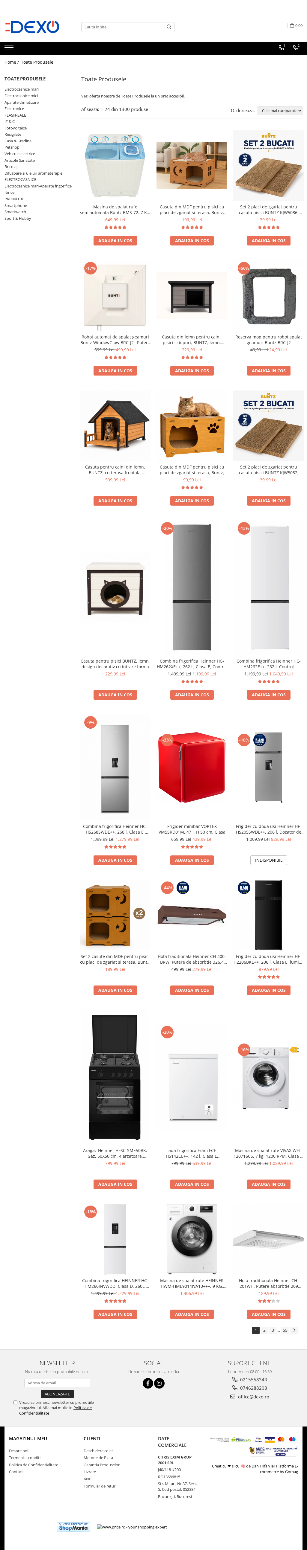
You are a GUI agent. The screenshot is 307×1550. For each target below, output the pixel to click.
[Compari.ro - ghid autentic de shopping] (30, 1527)
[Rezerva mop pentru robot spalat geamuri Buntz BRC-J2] (268, 295)
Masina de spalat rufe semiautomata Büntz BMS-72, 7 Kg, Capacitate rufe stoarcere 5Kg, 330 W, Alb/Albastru (115, 209)
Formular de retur (99, 1486)
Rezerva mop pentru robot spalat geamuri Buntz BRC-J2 (268, 339)
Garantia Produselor (102, 1464)
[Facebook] (148, 1383)
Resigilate (12, 134)
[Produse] (9, 49)
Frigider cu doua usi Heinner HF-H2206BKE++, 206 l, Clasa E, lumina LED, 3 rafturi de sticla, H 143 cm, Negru (269, 959)
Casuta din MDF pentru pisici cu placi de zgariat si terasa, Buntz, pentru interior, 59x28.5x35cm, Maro (192, 209)
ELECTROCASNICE (20, 179)
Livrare (90, 1471)
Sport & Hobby (17, 218)
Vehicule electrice (19, 153)
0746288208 (253, 1388)
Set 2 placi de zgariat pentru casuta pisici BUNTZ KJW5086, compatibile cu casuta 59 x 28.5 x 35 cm (269, 209)
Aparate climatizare (21, 102)
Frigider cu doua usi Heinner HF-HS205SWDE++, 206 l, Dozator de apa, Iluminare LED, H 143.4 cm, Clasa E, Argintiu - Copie (268, 829)
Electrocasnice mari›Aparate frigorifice (38, 186)
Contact (16, 1471)
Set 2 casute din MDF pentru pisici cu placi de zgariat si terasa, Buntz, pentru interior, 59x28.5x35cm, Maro (115, 959)
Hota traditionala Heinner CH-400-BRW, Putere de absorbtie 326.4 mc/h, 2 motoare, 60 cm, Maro (192, 959)
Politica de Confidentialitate (33, 1464)
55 (285, 1330)
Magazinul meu (28, 1438)
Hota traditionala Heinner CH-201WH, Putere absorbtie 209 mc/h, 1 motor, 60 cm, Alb (269, 1283)
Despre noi (18, 1450)
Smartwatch (15, 211)
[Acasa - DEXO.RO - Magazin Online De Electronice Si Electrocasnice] (34, 26)
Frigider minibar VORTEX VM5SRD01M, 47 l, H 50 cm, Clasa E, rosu (192, 829)
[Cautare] (169, 27)
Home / (12, 62)
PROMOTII (13, 199)
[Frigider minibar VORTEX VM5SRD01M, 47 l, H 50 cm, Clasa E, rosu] (191, 767)
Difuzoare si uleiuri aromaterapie (33, 173)
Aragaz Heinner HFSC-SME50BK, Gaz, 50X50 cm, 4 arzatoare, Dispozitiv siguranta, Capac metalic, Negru (115, 1153)
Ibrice (9, 192)
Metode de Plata (98, 1457)
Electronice (14, 108)
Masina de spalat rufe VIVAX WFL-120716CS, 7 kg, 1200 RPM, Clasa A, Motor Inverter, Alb (269, 1153)
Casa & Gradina (17, 141)
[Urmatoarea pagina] (294, 1330)
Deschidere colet (98, 1450)
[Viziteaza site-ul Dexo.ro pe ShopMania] (73, 1526)
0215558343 (253, 1380)
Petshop (11, 147)
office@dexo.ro (253, 1397)
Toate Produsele (37, 62)
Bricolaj (10, 166)
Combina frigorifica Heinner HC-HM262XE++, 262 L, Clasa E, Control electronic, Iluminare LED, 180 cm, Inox (192, 663)
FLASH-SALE (15, 115)
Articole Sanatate (19, 160)
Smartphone (15, 205)
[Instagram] (159, 1383)
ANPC (89, 1479)
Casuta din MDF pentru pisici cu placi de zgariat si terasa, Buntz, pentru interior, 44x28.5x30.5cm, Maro (192, 469)
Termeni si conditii (25, 1457)
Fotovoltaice (15, 128)
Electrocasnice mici (21, 95)
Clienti (92, 1438)
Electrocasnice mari (21, 89)
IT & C (9, 121)
